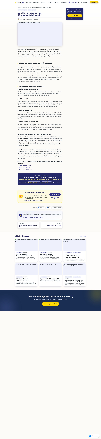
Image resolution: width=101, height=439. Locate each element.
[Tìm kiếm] (79, 2)
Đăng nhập (85, 2)
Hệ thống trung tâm (34, 217)
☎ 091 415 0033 (74, 18)
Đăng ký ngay (75, 15)
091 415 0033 (74, 2)
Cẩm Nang (63, 2)
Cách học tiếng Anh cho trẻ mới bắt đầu (38, 182)
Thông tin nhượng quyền (54, 179)
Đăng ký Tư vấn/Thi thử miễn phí (39, 179)
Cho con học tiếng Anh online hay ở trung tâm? (46, 255)
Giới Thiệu (28, 2)
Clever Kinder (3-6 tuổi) (25, 165)
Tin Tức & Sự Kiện (25, 7)
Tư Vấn (49, 2)
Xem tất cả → (83, 236)
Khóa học (41, 217)
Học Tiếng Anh (19, 252)
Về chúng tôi (26, 217)
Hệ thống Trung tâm (24, 179)
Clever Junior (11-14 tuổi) (25, 169)
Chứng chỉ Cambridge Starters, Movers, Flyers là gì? (24, 255)
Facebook (42, 207)
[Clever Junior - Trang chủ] (20, 2)
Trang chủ (19, 7)
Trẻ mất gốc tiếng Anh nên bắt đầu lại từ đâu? (22, 279)
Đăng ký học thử (94, 2)
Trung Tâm (43, 2)
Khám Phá (56, 2)
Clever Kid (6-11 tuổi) (24, 167)
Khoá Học (35, 2)
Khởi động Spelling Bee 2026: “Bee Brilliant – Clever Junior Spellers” (74, 281)
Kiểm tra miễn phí (55, 194)
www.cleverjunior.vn (46, 181)
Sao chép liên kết (57, 207)
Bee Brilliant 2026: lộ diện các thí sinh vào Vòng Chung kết (72, 256)
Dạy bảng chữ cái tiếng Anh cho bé (49, 279)
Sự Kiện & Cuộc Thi (77, 252)
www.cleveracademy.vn (34, 181)
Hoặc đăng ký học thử (55, 198)
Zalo (49, 207)
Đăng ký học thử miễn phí (50, 304)
